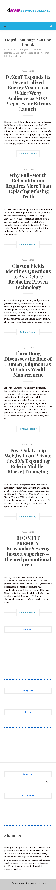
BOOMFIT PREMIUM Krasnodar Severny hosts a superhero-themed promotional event (28, 551)
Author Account (11, 725)
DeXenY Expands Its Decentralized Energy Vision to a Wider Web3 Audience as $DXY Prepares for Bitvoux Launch (28, 92)
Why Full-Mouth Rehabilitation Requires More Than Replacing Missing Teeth (28, 185)
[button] (3, 26)
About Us (8, 719)
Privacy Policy (10, 735)
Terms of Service (12, 746)
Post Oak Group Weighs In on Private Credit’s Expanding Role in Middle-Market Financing (28, 461)
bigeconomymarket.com (35, 883)
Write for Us (10, 752)
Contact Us (9, 730)
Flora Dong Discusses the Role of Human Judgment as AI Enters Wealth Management (28, 364)
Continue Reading (28, 154)
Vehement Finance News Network (20, 698)
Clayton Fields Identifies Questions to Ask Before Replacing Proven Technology (28, 276)
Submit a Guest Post (13, 741)
